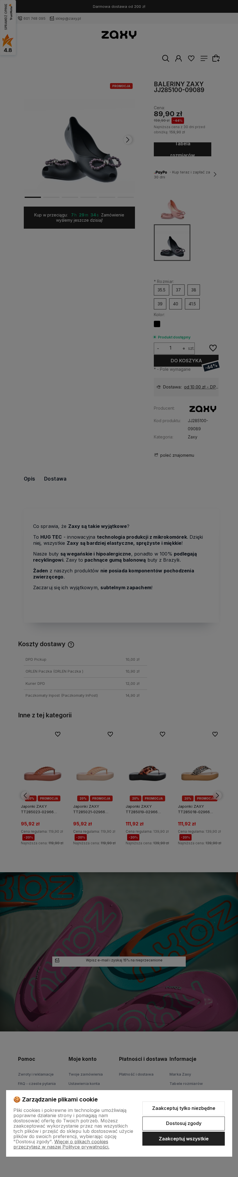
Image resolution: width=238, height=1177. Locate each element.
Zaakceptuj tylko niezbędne (183, 1108)
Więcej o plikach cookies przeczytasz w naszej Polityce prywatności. (61, 1144)
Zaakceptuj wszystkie (184, 1139)
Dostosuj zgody (183, 1123)
